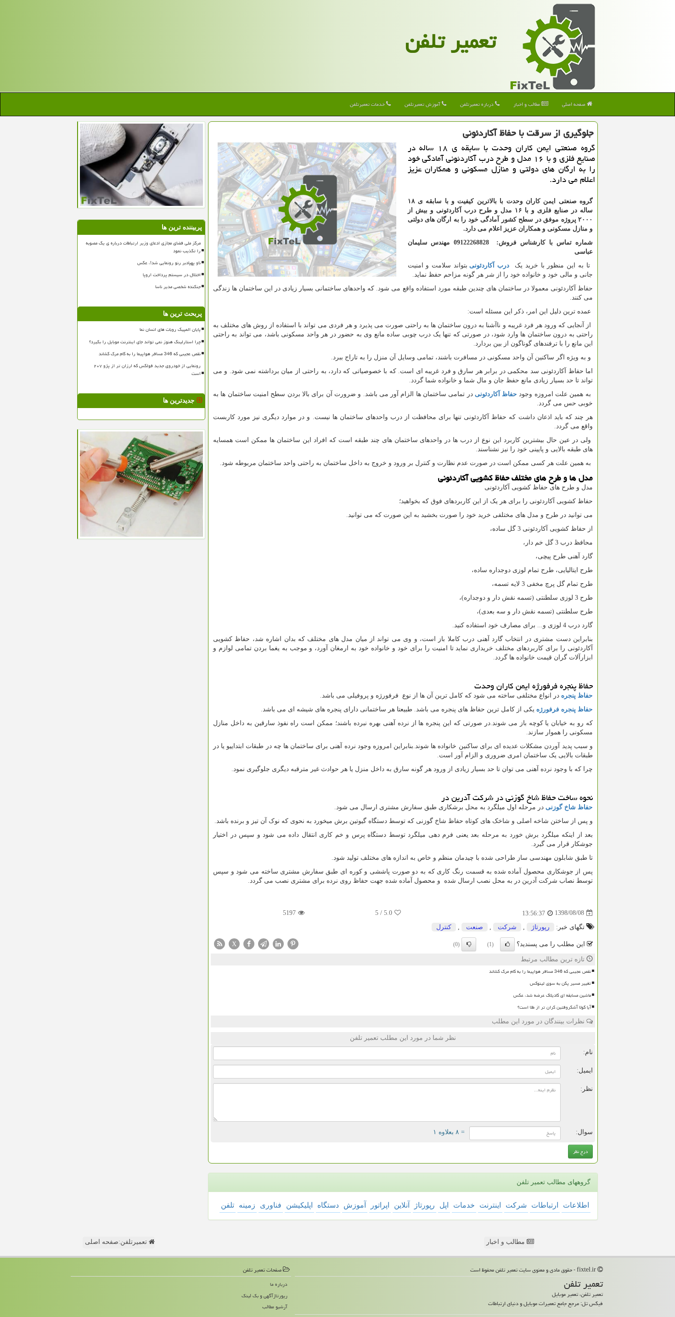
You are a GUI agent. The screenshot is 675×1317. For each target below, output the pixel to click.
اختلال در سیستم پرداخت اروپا (172, 274)
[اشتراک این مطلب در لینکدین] (278, 943)
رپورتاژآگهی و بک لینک (264, 1295)
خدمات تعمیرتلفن (368, 104)
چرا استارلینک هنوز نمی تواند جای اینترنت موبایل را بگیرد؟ (145, 341)
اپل (444, 1205)
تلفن (227, 1205)
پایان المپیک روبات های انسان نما (170, 329)
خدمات (464, 1205)
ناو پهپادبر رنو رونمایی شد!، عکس (169, 262)
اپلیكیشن (299, 1205)
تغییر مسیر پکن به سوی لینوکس (560, 983)
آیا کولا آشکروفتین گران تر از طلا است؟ (554, 1007)
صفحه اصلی (574, 104)
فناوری (270, 1205)
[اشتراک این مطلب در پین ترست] (293, 943)
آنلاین (402, 1205)
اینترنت (490, 1205)
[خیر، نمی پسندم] (468, 944)
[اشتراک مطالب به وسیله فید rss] (219, 943)
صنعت (474, 927)
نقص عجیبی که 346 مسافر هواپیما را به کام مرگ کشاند (540, 971)
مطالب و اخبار (527, 104)
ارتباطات (544, 1205)
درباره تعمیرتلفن (477, 104)
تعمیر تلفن (450, 41)
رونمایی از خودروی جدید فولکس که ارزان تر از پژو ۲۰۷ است (147, 369)
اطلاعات (576, 1205)
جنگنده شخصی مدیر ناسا (178, 286)
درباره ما (278, 1284)
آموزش (354, 1205)
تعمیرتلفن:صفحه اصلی (117, 1241)
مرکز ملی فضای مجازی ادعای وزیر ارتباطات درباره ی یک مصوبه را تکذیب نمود (143, 246)
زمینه (247, 1205)
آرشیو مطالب (274, 1306)
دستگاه (328, 1205)
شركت (507, 927)
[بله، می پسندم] (507, 944)
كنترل (443, 927)
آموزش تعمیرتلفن (423, 104)
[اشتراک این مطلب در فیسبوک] (248, 943)
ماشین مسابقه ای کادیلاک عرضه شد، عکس (552, 995)
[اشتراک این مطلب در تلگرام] (263, 943)
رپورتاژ (540, 927)
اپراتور (380, 1205)
